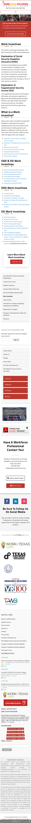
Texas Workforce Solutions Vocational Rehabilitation (13, 277)
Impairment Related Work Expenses (14, 170)
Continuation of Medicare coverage (13, 198)
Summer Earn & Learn (9, 282)
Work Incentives (8, 296)
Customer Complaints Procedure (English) (12, 644)
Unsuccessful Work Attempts (12, 176)
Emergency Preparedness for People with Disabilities (14, 314)
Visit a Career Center (17, 478)
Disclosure (6, 319)
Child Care (8, 378)
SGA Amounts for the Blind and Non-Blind (16, 154)
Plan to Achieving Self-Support (12, 224)
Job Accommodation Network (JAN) (13, 293)
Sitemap (5, 358)
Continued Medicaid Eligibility (12, 233)
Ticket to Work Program (10, 156)
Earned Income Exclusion (11, 219)
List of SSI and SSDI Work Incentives (14, 149)
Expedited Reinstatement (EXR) (12, 183)
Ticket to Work (7, 300)
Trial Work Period (8, 194)
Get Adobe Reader (6, 725)
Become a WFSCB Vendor (8, 619)
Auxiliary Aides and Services (11, 289)
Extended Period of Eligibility (12, 196)
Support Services (6, 622)
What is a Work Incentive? (11, 147)
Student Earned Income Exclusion (13, 222)
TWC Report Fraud (6, 650)
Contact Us (6, 354)
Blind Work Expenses (10, 217)
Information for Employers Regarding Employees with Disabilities (13, 304)
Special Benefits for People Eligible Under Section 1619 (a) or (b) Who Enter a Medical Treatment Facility (16, 237)
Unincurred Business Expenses (12, 174)
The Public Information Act (11, 365)
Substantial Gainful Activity (11, 152)
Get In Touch (16, 485)
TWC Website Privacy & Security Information (12, 370)
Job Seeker (8, 390)
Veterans (7, 396)
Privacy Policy (7, 362)
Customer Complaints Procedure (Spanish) (13, 647)
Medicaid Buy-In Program (10, 309)
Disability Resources (9, 285)
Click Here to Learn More (15, 33)
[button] (16, 262)
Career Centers (7, 351)
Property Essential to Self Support (13, 226)
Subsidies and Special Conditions (13, 172)
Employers (8, 384)
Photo (4, 666)
